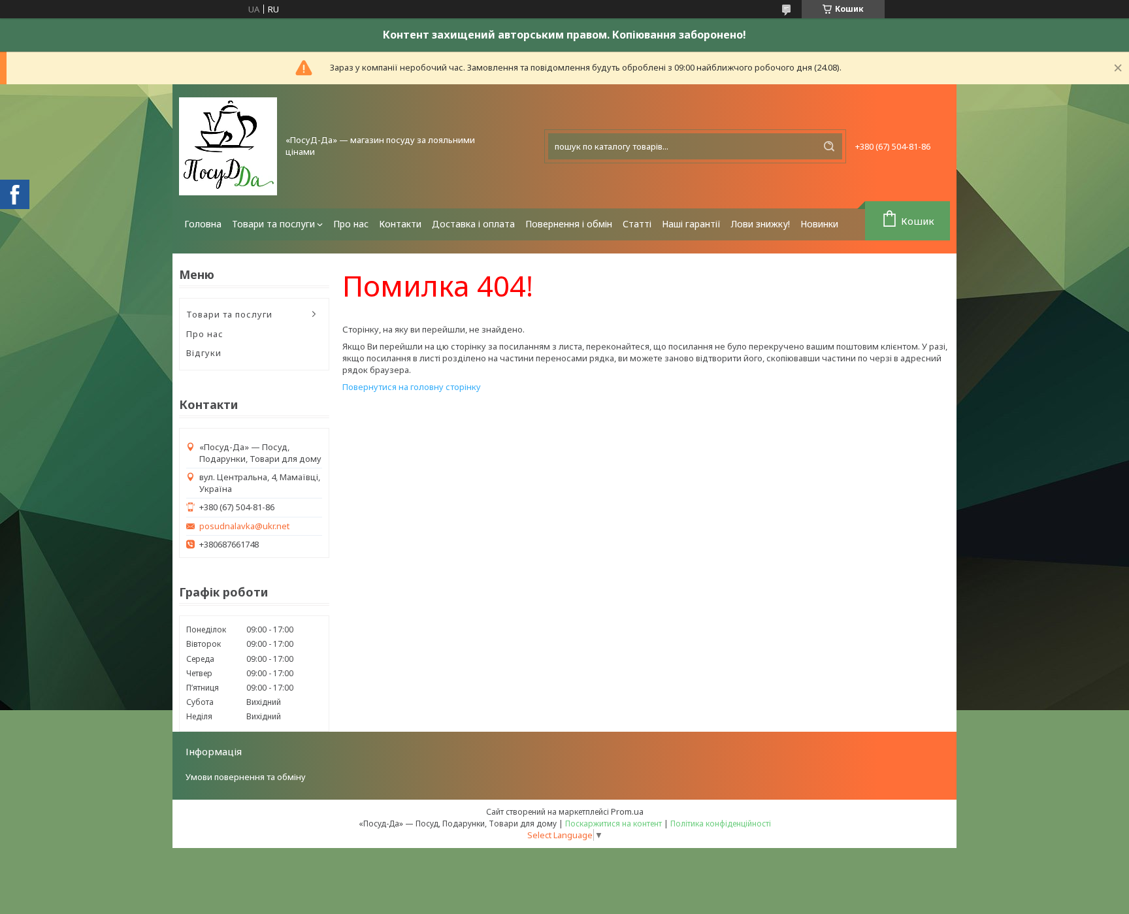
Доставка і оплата (473, 224)
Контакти (400, 224)
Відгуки (203, 353)
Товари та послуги (273, 224)
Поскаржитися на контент (613, 823)
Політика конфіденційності (720, 823)
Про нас (350, 224)
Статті (637, 224)
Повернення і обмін (568, 224)
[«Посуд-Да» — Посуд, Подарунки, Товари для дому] (228, 146)
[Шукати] (829, 146)
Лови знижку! (760, 224)
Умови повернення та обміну (246, 777)
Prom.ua (627, 811)
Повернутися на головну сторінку (411, 387)
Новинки (819, 224)
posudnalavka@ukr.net (244, 526)
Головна (202, 224)
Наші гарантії (691, 224)
